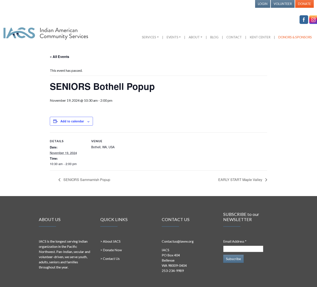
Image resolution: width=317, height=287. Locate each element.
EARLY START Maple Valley (240, 179)
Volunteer (283, 4)
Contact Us (111, 258)
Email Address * (234, 241)
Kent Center (260, 37)
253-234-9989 (173, 270)
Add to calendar (72, 121)
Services (149, 37)
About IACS (112, 241)
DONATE (304, 4)
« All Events (59, 56)
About (194, 37)
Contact (234, 37)
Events (172, 37)
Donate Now (112, 250)
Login (262, 4)
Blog (214, 37)
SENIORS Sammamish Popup (86, 179)
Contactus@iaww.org (178, 241)
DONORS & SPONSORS (295, 37)
